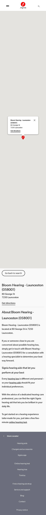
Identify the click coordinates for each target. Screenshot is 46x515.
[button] (23, 138)
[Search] (38, 6)
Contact (22, 502)
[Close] (34, 120)
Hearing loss (22, 470)
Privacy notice (22, 510)
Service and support (22, 490)
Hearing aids (22, 443)
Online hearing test (22, 464)
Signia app (22, 455)
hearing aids (15, 383)
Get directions (8, 303)
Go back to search (13, 273)
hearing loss (13, 379)
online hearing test (18, 422)
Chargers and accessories (22, 449)
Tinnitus (22, 476)
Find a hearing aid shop (22, 484)
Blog (22, 496)
